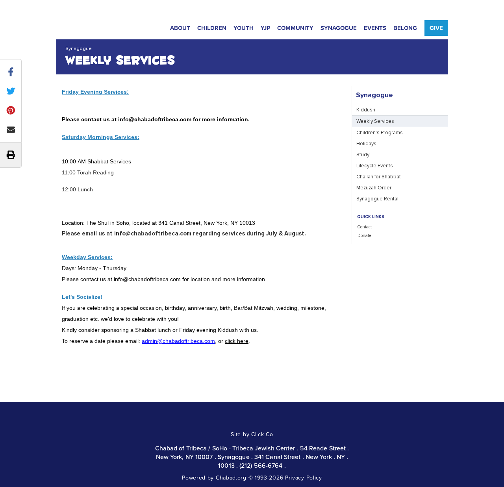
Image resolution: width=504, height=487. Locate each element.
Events (375, 28)
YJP (265, 28)
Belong (405, 28)
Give (436, 28)
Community (295, 28)
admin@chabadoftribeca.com (178, 341)
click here (236, 341)
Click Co (262, 434)
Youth (243, 28)
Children (211, 28)
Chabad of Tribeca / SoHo (93, 26)
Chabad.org (231, 477)
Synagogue (339, 28)
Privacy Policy (303, 477)
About (180, 28)
